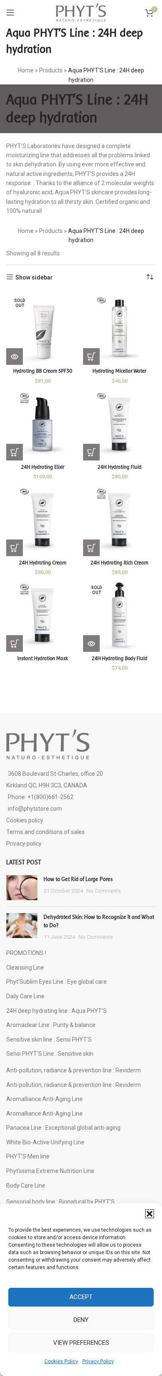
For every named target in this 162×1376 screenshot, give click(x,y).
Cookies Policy (61, 1361)
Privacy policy (24, 843)
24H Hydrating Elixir (42, 467)
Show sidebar (34, 277)
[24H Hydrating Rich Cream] (119, 519)
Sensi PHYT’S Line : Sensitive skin (49, 1053)
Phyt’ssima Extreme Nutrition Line (50, 1171)
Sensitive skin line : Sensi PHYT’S (49, 1039)
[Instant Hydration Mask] (42, 615)
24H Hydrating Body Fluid (119, 658)
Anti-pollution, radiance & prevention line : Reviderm (73, 1070)
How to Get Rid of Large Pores (78, 879)
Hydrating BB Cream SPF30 (42, 371)
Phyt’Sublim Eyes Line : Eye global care (56, 981)
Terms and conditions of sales (45, 832)
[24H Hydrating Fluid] (119, 424)
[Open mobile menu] (10, 12)
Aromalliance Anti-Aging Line (44, 1099)
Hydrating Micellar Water (119, 371)
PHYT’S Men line (27, 1156)
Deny (81, 1320)
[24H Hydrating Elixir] (42, 424)
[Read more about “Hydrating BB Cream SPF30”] (14, 356)
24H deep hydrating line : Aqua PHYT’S (56, 1010)
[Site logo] (81, 12)
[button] (149, 1214)
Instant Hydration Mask (42, 658)
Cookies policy (24, 820)
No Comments (103, 891)
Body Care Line (25, 1185)
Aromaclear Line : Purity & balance (51, 1025)
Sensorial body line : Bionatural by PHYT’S (60, 1201)
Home (26, 70)
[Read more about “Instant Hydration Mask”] (14, 643)
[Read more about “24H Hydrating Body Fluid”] (91, 643)
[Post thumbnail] (21, 887)
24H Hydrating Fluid (120, 467)
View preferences (81, 1342)
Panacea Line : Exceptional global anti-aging (63, 1127)
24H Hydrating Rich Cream (119, 563)
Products (51, 70)
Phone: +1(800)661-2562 (41, 797)
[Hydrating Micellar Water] (119, 328)
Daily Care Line (25, 996)
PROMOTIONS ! (26, 953)
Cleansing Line (25, 967)
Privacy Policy (98, 1361)
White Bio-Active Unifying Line (45, 1142)
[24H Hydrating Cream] (42, 519)
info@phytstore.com (35, 808)
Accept (81, 1297)
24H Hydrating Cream (42, 563)
